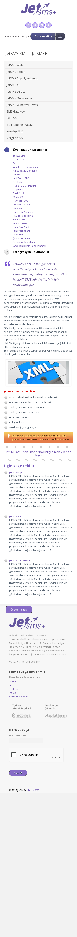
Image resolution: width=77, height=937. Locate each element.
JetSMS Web (15, 65)
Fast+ (16, 163)
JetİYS (12, 685)
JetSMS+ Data (20, 223)
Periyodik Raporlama (24, 242)
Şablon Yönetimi (21, 238)
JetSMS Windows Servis (22, 105)
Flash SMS (18, 193)
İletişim (25, 36)
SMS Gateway (16, 111)
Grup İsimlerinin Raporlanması (29, 245)
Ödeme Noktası (18, 609)
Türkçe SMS (19, 155)
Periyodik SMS (20, 200)
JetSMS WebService (19, 560)
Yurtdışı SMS (15, 131)
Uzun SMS (18, 159)
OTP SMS (13, 118)
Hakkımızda (12, 36)
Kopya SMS (19, 219)
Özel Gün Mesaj (21, 204)
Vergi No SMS (16, 138)
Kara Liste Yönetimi (23, 212)
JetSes (12, 692)
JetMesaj (13, 689)
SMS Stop (18, 208)
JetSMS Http (15, 472)
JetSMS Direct (16, 92)
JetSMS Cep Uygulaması (22, 78)
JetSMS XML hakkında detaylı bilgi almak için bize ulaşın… (38, 453)
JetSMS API (14, 85)
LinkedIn (42, 25)
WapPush (18, 189)
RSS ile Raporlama (23, 215)
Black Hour (19, 234)
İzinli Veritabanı (21, 230)
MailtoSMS (18, 197)
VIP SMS (17, 174)
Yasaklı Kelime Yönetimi (25, 167)
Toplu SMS (33, 790)
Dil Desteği (18, 182)
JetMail (12, 681)
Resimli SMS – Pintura (24, 185)
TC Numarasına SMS (20, 125)
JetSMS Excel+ (16, 72)
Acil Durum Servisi (18, 696)
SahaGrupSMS (21, 227)
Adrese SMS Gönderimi (25, 170)
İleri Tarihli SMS (21, 178)
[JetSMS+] (38, 10)
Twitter (35, 25)
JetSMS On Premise (19, 98)
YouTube (49, 25)
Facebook (28, 25)
